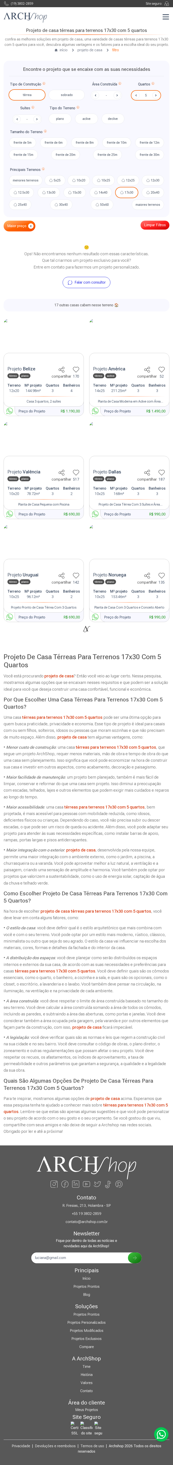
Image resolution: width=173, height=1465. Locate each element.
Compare (86, 1347)
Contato (86, 1391)
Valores (87, 1383)
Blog (86, 1295)
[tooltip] (44, 84)
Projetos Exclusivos (86, 1339)
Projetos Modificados (86, 1330)
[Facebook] (64, 1184)
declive (113, 119)
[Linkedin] (75, 1184)
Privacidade (21, 1446)
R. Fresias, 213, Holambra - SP (86, 1205)
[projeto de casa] (44, 341)
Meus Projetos (86, 1410)
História (87, 1375)
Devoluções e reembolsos (55, 1446)
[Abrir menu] (165, 16)
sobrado (67, 95)
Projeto (21, 369)
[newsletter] (135, 1257)
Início (86, 1278)
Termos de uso (92, 1446)
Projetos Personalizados (86, 1322)
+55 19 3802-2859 (86, 1214)
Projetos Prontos (86, 1286)
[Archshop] (25, 18)
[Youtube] (86, 1184)
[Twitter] (97, 1184)
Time (86, 1366)
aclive (86, 119)
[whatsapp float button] (161, 1434)
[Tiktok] (108, 1184)
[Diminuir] (136, 95)
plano (60, 119)
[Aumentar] (155, 95)
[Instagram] (54, 1184)
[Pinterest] (118, 1184)
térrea (27, 95)
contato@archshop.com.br (87, 1222)
